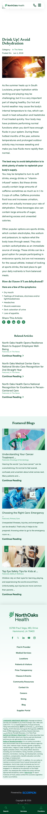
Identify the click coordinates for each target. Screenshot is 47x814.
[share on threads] (23, 322)
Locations (23, 659)
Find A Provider (23, 647)
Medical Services (23, 653)
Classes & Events (23, 676)
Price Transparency (23, 670)
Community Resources (23, 682)
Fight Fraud (28, 772)
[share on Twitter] (8, 322)
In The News (17, 49)
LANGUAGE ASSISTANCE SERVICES (15, 720)
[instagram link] (34, 638)
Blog (24, 705)
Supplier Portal (23, 711)
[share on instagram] (18, 322)
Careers (23, 693)
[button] (38, 5)
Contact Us (24, 687)
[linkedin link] (23, 638)
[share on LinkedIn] (13, 322)
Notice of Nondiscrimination (12, 741)
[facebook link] (12, 638)
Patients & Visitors (23, 664)
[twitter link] (18, 638)
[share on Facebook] (4, 322)
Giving (23, 699)
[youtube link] (29, 638)
